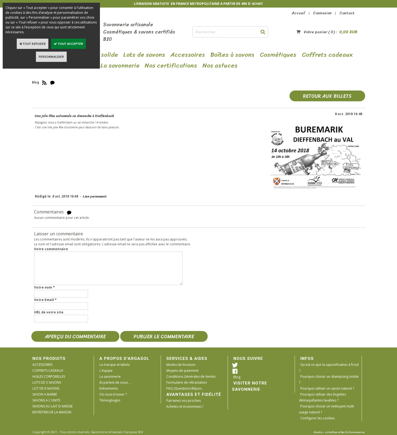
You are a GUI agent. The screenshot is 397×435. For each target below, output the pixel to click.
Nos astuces (220, 65)
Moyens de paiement (182, 370)
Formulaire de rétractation (186, 382)
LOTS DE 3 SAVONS (46, 382)
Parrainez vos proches (183, 400)
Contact (347, 13)
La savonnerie (110, 376)
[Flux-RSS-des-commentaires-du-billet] (69, 212)
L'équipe (106, 370)
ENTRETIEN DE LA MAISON (51, 412)
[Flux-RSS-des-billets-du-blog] (44, 82)
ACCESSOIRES (42, 364)
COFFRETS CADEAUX (47, 370)
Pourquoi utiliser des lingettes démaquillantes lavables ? (322, 397)
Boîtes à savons (232, 54)
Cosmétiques (278, 54)
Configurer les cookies (317, 418)
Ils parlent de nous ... (115, 382)
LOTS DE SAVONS (144, 54)
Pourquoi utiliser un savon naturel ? (327, 388)
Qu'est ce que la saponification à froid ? (329, 367)
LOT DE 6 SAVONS (45, 388)
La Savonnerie (119, 65)
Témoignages (109, 400)
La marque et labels (114, 364)
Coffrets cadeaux (327, 54)
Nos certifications (171, 65)
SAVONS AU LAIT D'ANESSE (52, 406)
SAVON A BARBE (44, 394)
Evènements (108, 388)
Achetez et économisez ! (184, 406)
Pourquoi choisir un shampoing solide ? (329, 379)
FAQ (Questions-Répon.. (184, 388)
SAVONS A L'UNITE (46, 400)
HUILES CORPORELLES (48, 376)
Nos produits (49, 358)
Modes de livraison (181, 364)
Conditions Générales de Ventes (191, 376)
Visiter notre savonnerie (249, 386)
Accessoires (187, 54)
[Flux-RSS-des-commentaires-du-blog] (52, 82)
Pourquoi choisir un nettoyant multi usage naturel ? (326, 409)
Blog (236, 377)
